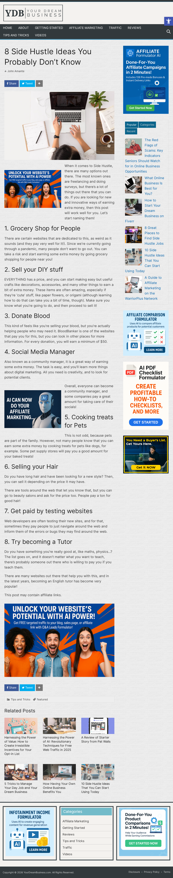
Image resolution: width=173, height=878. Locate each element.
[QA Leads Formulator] (32, 207)
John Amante (15, 71)
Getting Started (49, 28)
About (23, 28)
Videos (40, 35)
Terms (167, 871)
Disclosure (134, 871)
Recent (131, 131)
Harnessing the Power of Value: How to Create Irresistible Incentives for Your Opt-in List (20, 746)
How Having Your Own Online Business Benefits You (59, 788)
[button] (168, 21)
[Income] (32, 427)
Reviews (134, 28)
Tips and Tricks (16, 35)
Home (7, 28)
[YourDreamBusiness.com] (33, 13)
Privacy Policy (151, 871)
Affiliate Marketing (86, 28)
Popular (132, 124)
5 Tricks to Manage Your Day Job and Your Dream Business (20, 788)
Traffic (115, 28)
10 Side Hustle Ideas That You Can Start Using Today (95, 788)
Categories (147, 124)
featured (42, 699)
